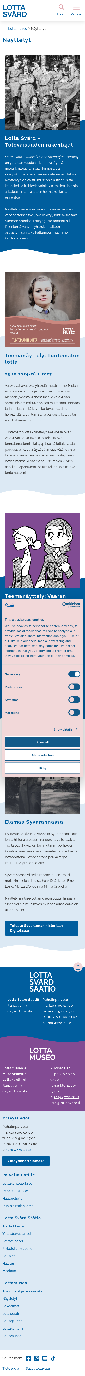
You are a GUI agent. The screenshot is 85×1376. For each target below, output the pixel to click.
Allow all (42, 742)
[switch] (74, 687)
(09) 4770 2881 (59, 1023)
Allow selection (43, 755)
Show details (62, 729)
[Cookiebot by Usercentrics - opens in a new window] (62, 605)
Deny (42, 768)
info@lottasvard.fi (65, 1103)
